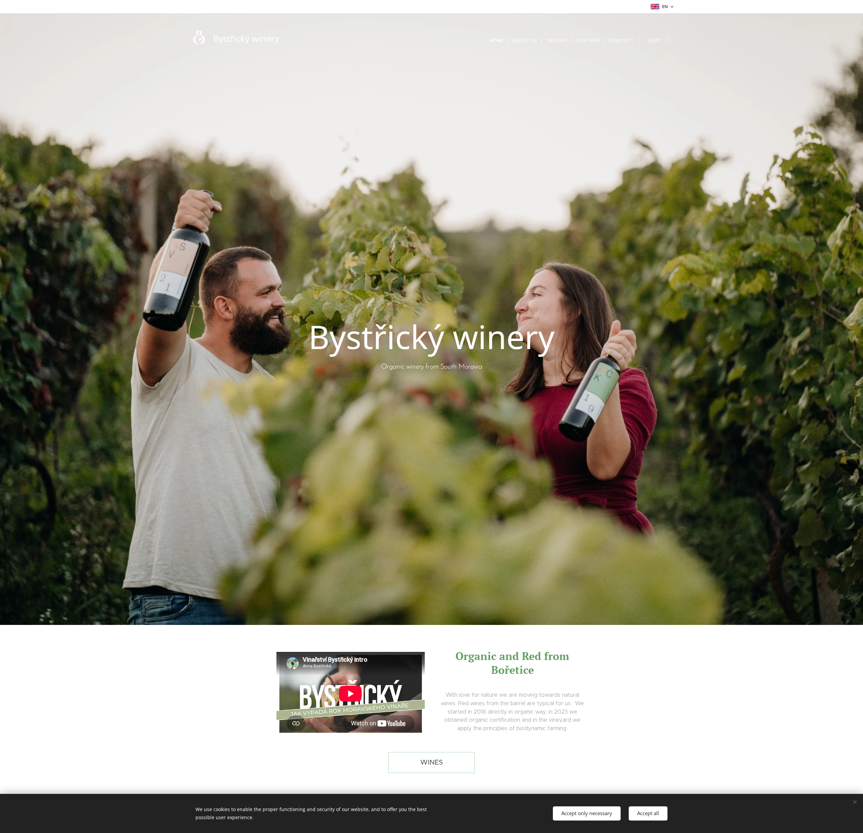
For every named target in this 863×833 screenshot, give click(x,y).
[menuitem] (498, 40)
